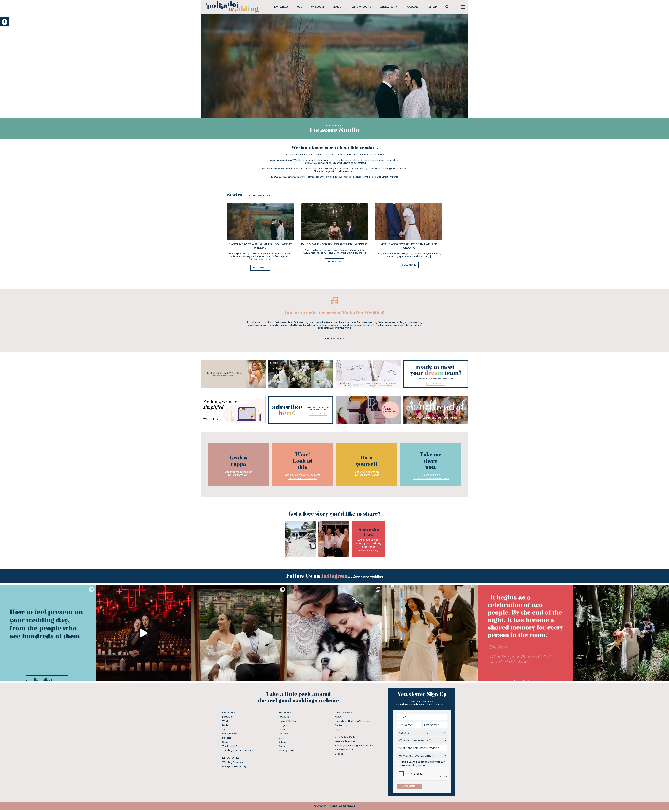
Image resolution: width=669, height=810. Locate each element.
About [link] (338, 717)
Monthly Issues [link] (286, 750)
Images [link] (283, 725)
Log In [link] (338, 729)
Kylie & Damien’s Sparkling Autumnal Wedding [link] (334, 244)
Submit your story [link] (368, 550)
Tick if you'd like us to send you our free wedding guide (422, 763)
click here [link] (345, 163)
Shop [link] (432, 7)
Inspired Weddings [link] (288, 721)
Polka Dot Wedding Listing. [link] (317, 163)
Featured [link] (280, 7)
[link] (4, 21)
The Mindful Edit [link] (231, 746)
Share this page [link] (322, 171)
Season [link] (282, 746)
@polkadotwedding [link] (368, 576)
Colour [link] (282, 729)
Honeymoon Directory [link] (234, 766)
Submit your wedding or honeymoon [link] (354, 745)
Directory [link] (388, 7)
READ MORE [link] (260, 267)
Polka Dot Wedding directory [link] (368, 154)
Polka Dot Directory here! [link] (384, 177)
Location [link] (283, 733)
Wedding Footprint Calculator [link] (238, 750)
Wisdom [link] (317, 7)
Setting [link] (282, 742)
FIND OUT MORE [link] (334, 338)
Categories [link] (284, 717)
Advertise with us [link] (344, 749)
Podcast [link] (412, 7)
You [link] (299, 7)
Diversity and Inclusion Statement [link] (353, 721)
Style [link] (281, 738)
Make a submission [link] (345, 741)
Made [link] (336, 7)
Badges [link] (339, 754)
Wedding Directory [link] (232, 762)
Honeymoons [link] (360, 7)
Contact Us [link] (341, 725)
